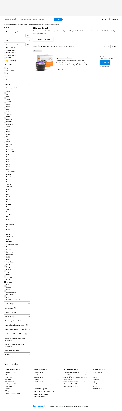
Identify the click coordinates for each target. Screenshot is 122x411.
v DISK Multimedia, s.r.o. (106, 58)
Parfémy (95, 375)
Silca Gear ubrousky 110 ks (70, 386)
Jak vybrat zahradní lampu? (41, 394)
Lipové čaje (8, 389)
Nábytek (95, 386)
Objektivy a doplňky (49, 24)
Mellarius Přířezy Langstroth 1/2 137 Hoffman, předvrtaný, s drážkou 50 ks (75, 377)
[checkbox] (5, 48)
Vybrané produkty (69, 369)
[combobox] (37, 19)
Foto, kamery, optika (22, 24)
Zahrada (95, 384)
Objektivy (57, 24)
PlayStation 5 (96, 379)
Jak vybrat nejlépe (40, 389)
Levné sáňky (8, 386)
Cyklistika (7, 375)
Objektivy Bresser (39, 375)
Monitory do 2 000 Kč (10, 384)
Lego (94, 382)
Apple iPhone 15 (97, 372)
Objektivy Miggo (38, 372)
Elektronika (13, 24)
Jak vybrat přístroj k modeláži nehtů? (44, 392)
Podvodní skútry (9, 377)
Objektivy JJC (38, 379)
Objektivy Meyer (38, 377)
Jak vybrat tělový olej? (40, 397)
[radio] (5, 68)
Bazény (95, 377)
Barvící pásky (8, 379)
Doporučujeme (98, 369)
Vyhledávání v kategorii (11, 32)
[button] (15, 35)
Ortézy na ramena (10, 391)
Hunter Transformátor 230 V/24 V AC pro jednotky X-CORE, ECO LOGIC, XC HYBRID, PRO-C (75, 382)
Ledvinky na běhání (10, 372)
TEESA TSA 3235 (67, 379)
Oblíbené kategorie (11, 369)
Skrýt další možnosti (11, 299)
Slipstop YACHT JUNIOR (70, 384)
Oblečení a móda (97, 389)
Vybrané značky (39, 369)
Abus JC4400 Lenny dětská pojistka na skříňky (75, 375)
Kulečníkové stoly (10, 382)
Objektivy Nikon (38, 382)
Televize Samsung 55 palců (12, 393)
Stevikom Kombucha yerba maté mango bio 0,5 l (75, 372)
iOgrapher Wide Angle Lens (64, 58)
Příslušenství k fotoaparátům (36, 24)
